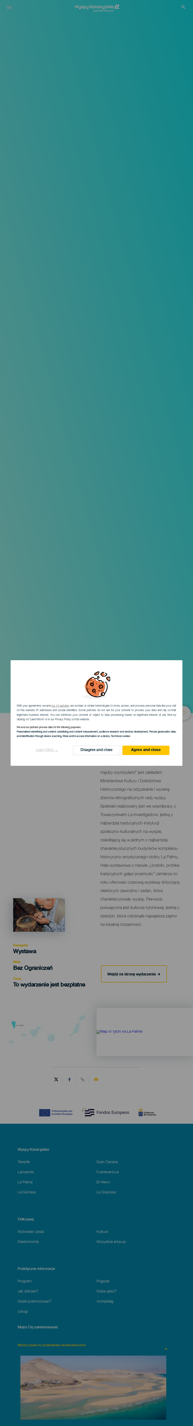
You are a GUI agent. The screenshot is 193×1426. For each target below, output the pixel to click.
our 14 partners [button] (60, 706)
